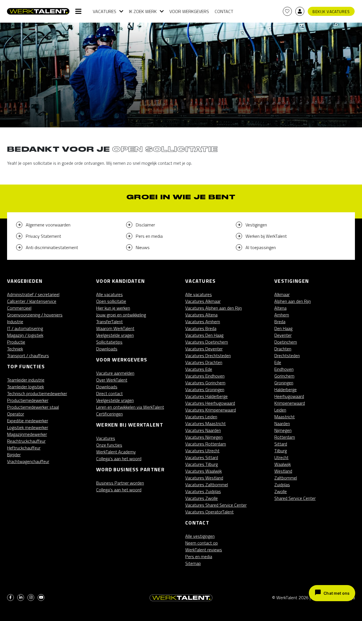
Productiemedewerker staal (33, 407)
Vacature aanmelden (115, 373)
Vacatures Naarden (203, 430)
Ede (277, 362)
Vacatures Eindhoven (205, 375)
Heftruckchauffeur (23, 447)
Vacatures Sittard (201, 457)
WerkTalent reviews (203, 549)
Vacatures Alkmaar (203, 301)
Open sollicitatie (111, 301)
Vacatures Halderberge (206, 396)
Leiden (280, 409)
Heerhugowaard (289, 396)
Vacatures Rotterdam (205, 443)
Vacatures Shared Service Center (216, 505)
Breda (279, 321)
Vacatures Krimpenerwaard (210, 409)
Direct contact (109, 393)
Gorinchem (284, 375)
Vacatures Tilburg (201, 464)
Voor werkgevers (189, 11)
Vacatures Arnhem (202, 321)
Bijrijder (14, 454)
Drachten (282, 348)
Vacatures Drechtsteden (208, 355)
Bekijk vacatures (331, 11)
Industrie (15, 321)
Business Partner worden (120, 482)
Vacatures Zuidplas (203, 491)
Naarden (282, 423)
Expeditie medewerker (27, 420)
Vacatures (104, 11)
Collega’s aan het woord (118, 458)
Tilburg (280, 450)
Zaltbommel (285, 477)
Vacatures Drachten (203, 362)
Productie (16, 342)
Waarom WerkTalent (115, 328)
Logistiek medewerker (27, 427)
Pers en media (149, 236)
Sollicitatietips (109, 342)
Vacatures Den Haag (204, 335)
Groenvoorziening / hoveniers (35, 314)
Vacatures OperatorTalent (209, 511)
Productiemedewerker (27, 400)
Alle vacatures (109, 294)
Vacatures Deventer (204, 348)
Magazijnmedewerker (27, 434)
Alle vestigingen (200, 536)
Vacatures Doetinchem (206, 342)
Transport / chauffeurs (28, 355)
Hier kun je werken (113, 308)
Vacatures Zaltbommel (206, 484)
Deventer (283, 335)
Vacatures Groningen (204, 389)
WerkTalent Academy (116, 451)
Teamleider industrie (25, 379)
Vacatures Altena (201, 314)
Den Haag (283, 328)
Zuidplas (282, 484)
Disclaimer (145, 224)
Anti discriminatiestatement (52, 247)
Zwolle (280, 491)
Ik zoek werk (143, 11)
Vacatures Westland (204, 477)
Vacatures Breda (200, 328)
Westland (283, 471)
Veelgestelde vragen (115, 335)
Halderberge (285, 389)
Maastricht (284, 416)
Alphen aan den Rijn (292, 301)
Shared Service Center (295, 498)
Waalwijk (282, 464)
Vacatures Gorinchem (205, 382)
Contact (224, 11)
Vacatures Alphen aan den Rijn (213, 308)
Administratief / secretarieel (33, 294)
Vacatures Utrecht (202, 450)
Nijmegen (283, 430)
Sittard (280, 443)
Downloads (106, 348)
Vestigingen (256, 224)
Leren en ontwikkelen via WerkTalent (130, 407)
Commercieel (19, 308)
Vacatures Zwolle (201, 498)
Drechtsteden (287, 355)
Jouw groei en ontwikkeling (121, 314)
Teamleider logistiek (25, 386)
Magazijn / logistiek (25, 335)
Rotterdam (284, 437)
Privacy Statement (43, 236)
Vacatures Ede (198, 369)
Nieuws (143, 247)
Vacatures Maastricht (205, 423)
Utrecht (281, 457)
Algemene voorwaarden (48, 224)
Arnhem (281, 314)
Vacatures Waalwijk (203, 471)
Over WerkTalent (111, 379)
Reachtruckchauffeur (26, 441)
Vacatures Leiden (201, 416)
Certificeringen (109, 413)
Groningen (283, 382)
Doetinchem (285, 342)
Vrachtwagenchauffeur (28, 461)
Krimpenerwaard (289, 403)
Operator (15, 413)
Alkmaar (282, 294)
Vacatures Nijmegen (204, 437)
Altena (280, 308)
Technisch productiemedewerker (37, 393)
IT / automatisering (25, 328)
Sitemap (193, 563)
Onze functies (109, 445)
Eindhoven (284, 369)
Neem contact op (201, 542)
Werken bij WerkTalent (266, 236)
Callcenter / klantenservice (31, 301)
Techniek (15, 348)
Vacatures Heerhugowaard (210, 403)
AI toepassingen (260, 247)
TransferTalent (109, 321)
